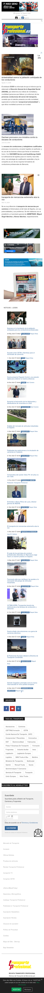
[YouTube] (12, 708)
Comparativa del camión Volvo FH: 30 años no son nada (23, 475)
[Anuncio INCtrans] (22, 35)
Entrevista (24, 507)
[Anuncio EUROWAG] (23, 248)
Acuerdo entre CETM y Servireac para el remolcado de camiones (21, 353)
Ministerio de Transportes (14, 761)
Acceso (18, 15)
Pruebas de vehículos (10, 861)
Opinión (8, 765)
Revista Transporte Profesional (13, 867)
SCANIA (23, 382)
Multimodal (30, 761)
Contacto (24, 15)
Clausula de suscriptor (10, 924)
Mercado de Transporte (11, 843)
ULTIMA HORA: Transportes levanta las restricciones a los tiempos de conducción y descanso (22, 607)
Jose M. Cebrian (12, 534)
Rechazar (27, 989)
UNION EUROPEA (26, 661)
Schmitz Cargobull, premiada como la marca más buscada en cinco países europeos (22, 683)
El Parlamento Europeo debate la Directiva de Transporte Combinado (22, 656)
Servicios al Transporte (13, 772)
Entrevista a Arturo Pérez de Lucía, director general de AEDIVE (21, 502)
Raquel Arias (34, 334)
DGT (7, 742)
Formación (36, 746)
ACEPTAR (16, 989)
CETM (22, 358)
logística (9, 757)
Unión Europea (11, 776)
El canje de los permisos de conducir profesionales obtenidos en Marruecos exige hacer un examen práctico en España (22, 555)
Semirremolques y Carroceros (16, 769)
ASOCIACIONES (25, 407)
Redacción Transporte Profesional (17, 483)
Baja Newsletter (8, 947)
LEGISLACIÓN (25, 334)
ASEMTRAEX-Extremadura (12, 177)
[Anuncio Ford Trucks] (22, 6)
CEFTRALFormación (13, 730)
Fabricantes (32, 742)
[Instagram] (18, 708)
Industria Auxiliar (23, 749)
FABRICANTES (25, 431)
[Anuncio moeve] (23, 262)
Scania (31, 765)
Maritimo (35, 757)
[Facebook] (6, 708)
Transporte (28, 772)
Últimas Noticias (9, 57)
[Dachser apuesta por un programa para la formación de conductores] (18, 124)
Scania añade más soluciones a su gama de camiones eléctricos (22, 632)
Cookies (6, 936)
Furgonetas (9, 749)
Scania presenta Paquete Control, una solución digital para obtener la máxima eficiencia (23, 378)
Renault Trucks (20, 765)
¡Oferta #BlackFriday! (10, 888)
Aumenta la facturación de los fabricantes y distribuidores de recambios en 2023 (21, 402)
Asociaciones (10, 726)
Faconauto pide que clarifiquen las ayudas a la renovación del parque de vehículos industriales (23, 581)
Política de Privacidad (10, 930)
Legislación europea (24, 753)
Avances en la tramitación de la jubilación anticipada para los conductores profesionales (22, 329)
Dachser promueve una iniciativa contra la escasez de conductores (19, 138)
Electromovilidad (18, 742)
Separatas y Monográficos (12, 894)
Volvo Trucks (24, 776)
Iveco (34, 749)
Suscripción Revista (9, 918)
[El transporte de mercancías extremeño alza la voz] (18, 184)
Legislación (9, 753)
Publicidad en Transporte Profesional (15, 906)
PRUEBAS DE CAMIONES (28, 480)
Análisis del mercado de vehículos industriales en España (22, 427)
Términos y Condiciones (30, 823)
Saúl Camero (30, 382)
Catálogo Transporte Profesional (14, 900)
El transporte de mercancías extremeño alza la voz (23, 527)
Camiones (21, 726)
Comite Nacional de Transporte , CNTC (19, 734)
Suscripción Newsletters (11, 912)
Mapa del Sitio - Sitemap (11, 941)
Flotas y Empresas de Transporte (14, 117)
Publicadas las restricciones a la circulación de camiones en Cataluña (22, 451)
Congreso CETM (9, 879)
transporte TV (7, 873)
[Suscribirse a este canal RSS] (41, 53)
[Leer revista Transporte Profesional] (23, 287)
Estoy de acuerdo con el (21, 823)
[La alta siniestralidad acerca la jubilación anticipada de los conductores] (18, 64)
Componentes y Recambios (15, 738)
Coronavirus (32, 738)
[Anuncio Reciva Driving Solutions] (23, 233)
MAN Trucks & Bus (22, 757)
